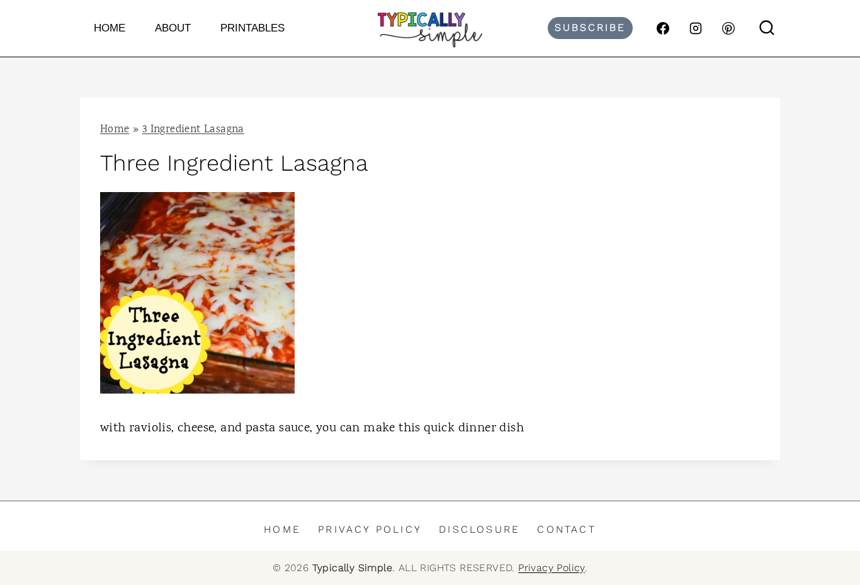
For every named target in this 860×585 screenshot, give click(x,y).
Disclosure (479, 529)
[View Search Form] (767, 28)
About (173, 28)
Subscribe (590, 27)
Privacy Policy (370, 529)
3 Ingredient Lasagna (193, 130)
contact (566, 529)
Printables (252, 28)
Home (109, 28)
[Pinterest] (728, 28)
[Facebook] (663, 28)
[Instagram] (695, 28)
